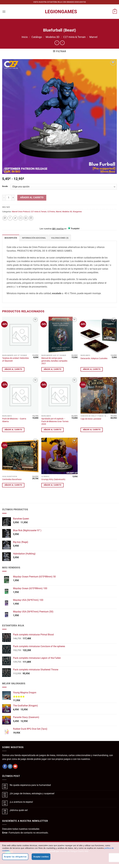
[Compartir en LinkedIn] (31, 218)
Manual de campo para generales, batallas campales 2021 (54, 361)
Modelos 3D (52, 36)
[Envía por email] (20, 218)
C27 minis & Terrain (74, 36)
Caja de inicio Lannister (91, 419)
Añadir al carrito (32, 197)
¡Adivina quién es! (19, 810)
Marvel (93, 36)
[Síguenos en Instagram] (10, 766)
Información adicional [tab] (34, 238)
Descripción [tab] (10, 238)
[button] (4, 11)
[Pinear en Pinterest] (25, 218)
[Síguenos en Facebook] (4, 766)
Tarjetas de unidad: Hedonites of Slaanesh (15, 359)
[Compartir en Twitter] (15, 218)
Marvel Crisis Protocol (21, 211)
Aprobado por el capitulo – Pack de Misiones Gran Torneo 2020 (54, 421)
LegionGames (59, 11)
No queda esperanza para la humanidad (30, 785)
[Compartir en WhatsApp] (4, 218)
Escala (5, 186)
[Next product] (57, 43)
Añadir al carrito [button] (13, 369)
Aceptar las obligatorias (15, 857)
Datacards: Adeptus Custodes (94, 358)
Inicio (25, 36)
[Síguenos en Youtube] (15, 766)
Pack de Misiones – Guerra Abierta (14, 420)
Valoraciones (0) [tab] (60, 238)
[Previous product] (62, 43)
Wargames (77, 211)
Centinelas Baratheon (12, 479)
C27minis (51, 211)
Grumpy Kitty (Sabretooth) (53, 479)
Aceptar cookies (41, 857)
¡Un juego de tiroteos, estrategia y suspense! (32, 793)
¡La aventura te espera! (21, 802)
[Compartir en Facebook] (10, 218)
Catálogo (36, 36)
